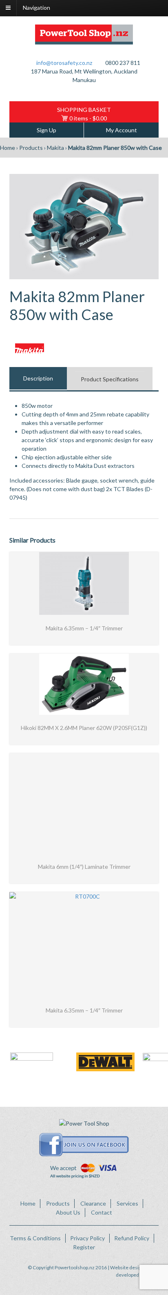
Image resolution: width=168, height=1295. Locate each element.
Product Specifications (110, 379)
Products (31, 147)
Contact (101, 1212)
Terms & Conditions (35, 1238)
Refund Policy (131, 1238)
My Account (121, 130)
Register (84, 1247)
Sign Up (46, 130)
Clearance (93, 1203)
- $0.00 (88, 118)
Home (7, 147)
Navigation (36, 7)
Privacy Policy (87, 1238)
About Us (68, 1212)
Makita (55, 147)
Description (38, 378)
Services (127, 1203)
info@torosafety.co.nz (64, 62)
